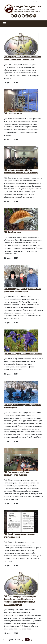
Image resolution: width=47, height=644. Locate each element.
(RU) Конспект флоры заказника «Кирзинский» (23, 353)
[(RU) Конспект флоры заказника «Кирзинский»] (21, 340)
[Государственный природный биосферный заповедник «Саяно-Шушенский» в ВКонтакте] (12, 15)
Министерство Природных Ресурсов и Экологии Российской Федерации (23, 1)
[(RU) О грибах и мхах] (21, 219)
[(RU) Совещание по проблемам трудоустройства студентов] (21, 459)
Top (45, 642)
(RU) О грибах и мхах (12, 232)
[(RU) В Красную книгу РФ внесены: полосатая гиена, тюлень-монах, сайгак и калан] (21, 44)
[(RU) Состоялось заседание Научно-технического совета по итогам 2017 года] (21, 157)
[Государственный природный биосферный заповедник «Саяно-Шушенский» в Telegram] (23, 15)
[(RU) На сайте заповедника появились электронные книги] (21, 521)
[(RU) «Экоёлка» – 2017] (21, 100)
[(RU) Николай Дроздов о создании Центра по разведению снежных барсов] (21, 276)
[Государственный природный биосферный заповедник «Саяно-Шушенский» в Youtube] (19, 15)
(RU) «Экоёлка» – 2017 (13, 113)
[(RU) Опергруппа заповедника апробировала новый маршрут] (21, 392)
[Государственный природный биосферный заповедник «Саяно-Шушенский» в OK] (15, 15)
